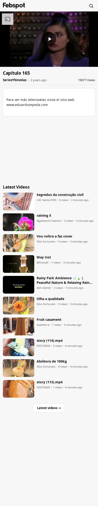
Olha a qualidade (50, 299)
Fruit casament (49, 319)
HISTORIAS (43, 346)
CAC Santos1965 (46, 200)
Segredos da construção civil (60, 195)
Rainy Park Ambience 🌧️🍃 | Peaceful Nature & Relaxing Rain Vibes (63, 280)
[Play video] (49, 39)
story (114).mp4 (50, 340)
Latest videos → (49, 408)
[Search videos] (91, 6)
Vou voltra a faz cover (54, 236)
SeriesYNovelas (14, 80)
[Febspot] (14, 6)
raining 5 (44, 215)
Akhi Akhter (44, 288)
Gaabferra (43, 325)
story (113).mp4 (50, 382)
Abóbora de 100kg (52, 361)
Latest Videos (16, 187)
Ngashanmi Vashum (49, 220)
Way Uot (44, 257)
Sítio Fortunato (46, 241)
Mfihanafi (43, 262)
